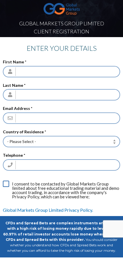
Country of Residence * (24, 132)
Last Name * (14, 85)
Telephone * (14, 155)
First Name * (14, 62)
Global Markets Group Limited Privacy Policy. (48, 210)
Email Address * (17, 108)
